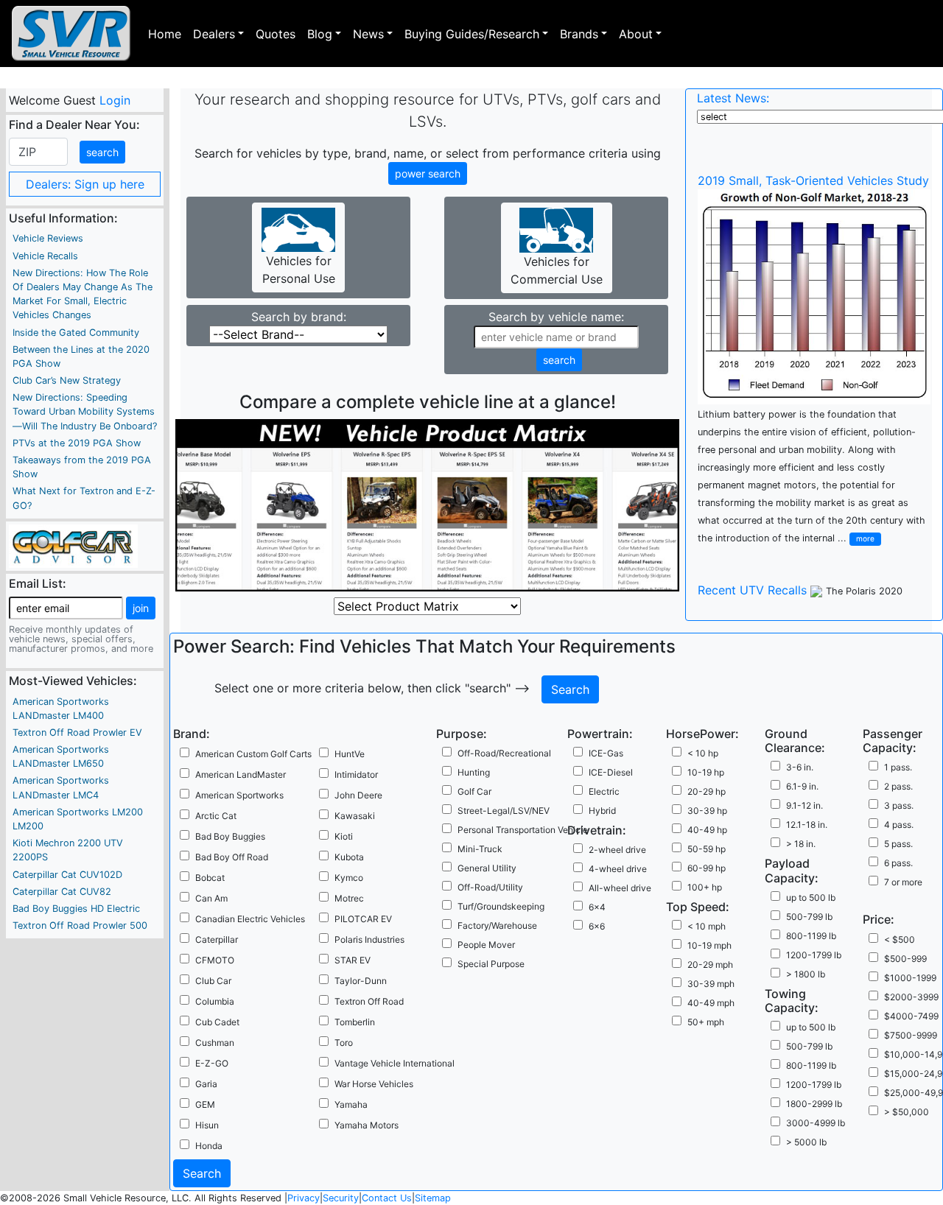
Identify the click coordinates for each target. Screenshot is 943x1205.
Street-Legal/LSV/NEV (504, 810)
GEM (205, 1104)
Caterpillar (216, 939)
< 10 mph (706, 926)
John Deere (358, 795)
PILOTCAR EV (363, 918)
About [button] (636, 34)
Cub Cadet (217, 1021)
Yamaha (351, 1104)
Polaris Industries (369, 939)
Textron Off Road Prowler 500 (80, 925)
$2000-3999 (911, 996)
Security (341, 1198)
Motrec (349, 898)
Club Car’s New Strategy (67, 380)
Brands (579, 34)
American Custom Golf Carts (253, 753)
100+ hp (704, 887)
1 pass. (898, 767)
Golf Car (474, 791)
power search (427, 173)
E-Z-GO (211, 1063)
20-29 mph (710, 964)
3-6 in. (799, 767)
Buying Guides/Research (471, 34)
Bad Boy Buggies (230, 836)
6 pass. (898, 862)
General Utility (487, 868)
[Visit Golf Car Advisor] (73, 545)
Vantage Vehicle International (394, 1063)
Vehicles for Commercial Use (557, 270)
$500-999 (905, 958)
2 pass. (898, 786)
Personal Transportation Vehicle (523, 829)
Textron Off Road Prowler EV (77, 732)
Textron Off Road (369, 1001)
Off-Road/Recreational (504, 753)
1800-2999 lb (814, 1103)
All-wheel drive (620, 887)
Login (114, 100)
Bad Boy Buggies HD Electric (76, 908)
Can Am (211, 898)
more (865, 538)
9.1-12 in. (804, 805)
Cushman (214, 1042)
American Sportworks (239, 795)
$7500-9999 (910, 1035)
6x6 (597, 926)
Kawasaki (354, 815)
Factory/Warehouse (497, 925)
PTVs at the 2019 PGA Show (77, 443)
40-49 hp (707, 829)
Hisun (207, 1125)
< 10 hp (702, 753)
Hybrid (602, 810)
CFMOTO (214, 960)
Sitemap (433, 1198)
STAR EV (352, 960)
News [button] (368, 34)
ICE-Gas (606, 753)
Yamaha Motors (366, 1125)
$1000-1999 (910, 977)
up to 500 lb (810, 897)
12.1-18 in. (806, 824)
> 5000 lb (806, 1142)
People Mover (486, 944)
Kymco (348, 877)
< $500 (899, 939)
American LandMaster (240, 774)
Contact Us (387, 1198)
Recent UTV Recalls (752, 590)
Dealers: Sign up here (85, 184)
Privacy (303, 1198)
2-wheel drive (617, 849)
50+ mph (705, 1021)
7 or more (903, 882)
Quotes (275, 34)
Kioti (343, 836)
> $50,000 (906, 1111)
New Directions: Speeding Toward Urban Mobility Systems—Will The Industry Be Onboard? (85, 411)
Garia (206, 1083)
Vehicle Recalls (45, 255)
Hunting (474, 772)
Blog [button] (319, 34)
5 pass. (898, 843)
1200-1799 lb (813, 954)
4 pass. (899, 824)
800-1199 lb (811, 935)
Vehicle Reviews (48, 238)
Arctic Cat (215, 815)
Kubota (349, 857)
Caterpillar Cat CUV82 (62, 891)
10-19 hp (705, 772)
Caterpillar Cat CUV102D (67, 874)
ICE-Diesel (611, 772)
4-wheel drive (618, 868)
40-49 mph (711, 1002)
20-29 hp (706, 791)
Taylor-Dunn (360, 980)
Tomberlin (354, 1021)
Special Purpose (491, 963)
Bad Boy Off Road (231, 857)
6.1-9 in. (802, 786)
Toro (343, 1042)
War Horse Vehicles (373, 1083)
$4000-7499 (911, 1016)
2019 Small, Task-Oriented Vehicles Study (813, 180)
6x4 (597, 907)
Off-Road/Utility (490, 887)
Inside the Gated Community (76, 332)
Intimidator (356, 774)
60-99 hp (706, 868)
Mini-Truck (480, 848)
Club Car (213, 980)
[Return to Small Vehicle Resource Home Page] (71, 33)
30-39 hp (707, 810)
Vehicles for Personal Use (298, 269)
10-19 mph (709, 945)
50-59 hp (706, 848)
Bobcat (210, 877)
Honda (208, 1145)
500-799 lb (809, 916)
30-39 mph (711, 983)
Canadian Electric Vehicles (250, 918)
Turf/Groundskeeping (501, 906)
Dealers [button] (214, 34)
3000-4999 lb (815, 1122)
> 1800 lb (805, 974)
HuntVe (349, 753)
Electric (604, 791)
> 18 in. (801, 843)
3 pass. (899, 805)
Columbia (214, 1001)
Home (164, 34)
